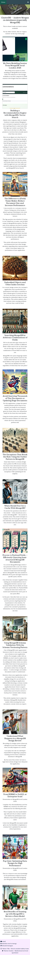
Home (3, 2)
